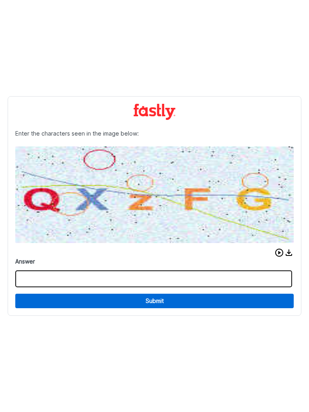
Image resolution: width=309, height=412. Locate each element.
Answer (25, 261)
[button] (279, 253)
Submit (155, 300)
